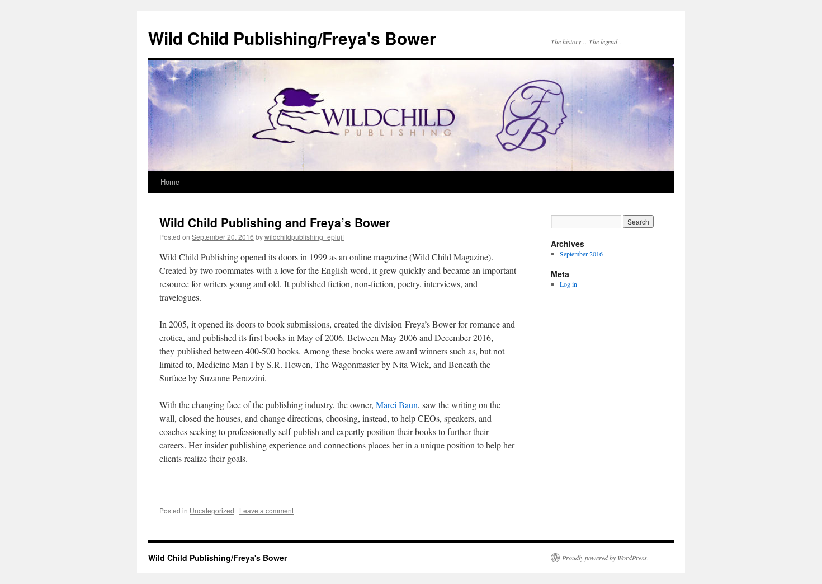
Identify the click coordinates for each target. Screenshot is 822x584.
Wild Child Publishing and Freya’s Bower (274, 222)
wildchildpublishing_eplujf (304, 236)
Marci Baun (397, 404)
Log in (568, 283)
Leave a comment (266, 510)
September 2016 (581, 253)
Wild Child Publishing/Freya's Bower (292, 38)
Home (169, 181)
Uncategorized (212, 510)
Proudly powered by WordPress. (605, 557)
